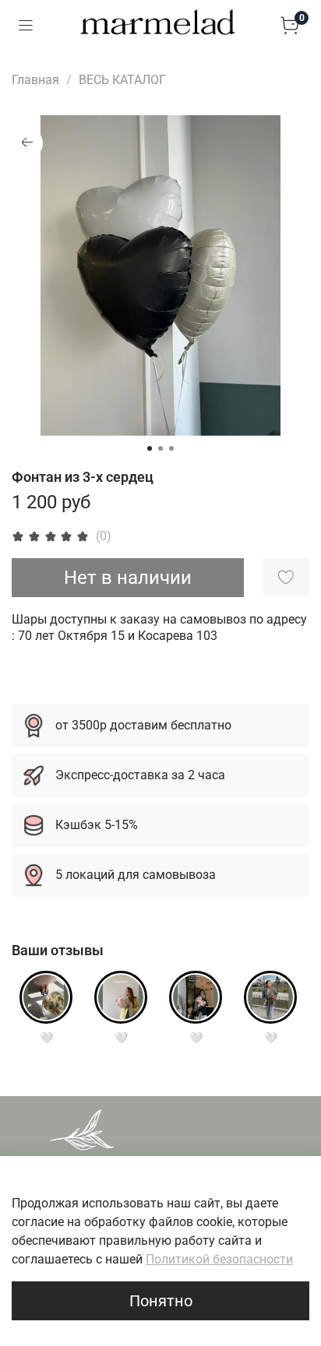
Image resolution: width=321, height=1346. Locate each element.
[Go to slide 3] (171, 448)
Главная (35, 79)
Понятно (160, 1301)
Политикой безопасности (219, 1259)
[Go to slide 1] (149, 448)
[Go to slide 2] (160, 448)
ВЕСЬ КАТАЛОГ (122, 79)
